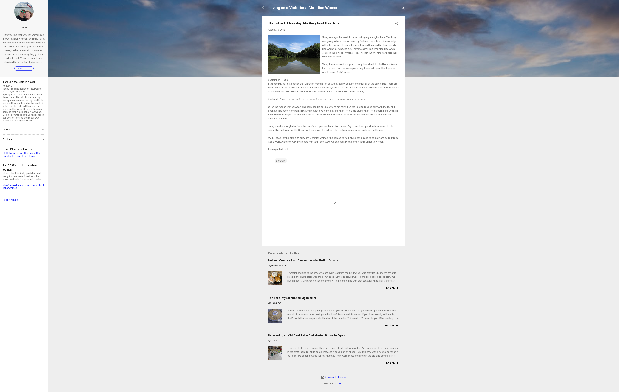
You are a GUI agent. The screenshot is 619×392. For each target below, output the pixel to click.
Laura (23, 27)
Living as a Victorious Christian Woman (303, 7)
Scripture (280, 160)
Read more (392, 288)
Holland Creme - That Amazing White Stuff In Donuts (303, 260)
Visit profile (24, 68)
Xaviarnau (340, 383)
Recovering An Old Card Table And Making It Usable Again (306, 335)
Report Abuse (10, 199)
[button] (397, 23)
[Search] (403, 9)
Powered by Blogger (335, 377)
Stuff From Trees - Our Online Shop (22, 153)
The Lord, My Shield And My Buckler (292, 298)
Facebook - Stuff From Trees (19, 156)
